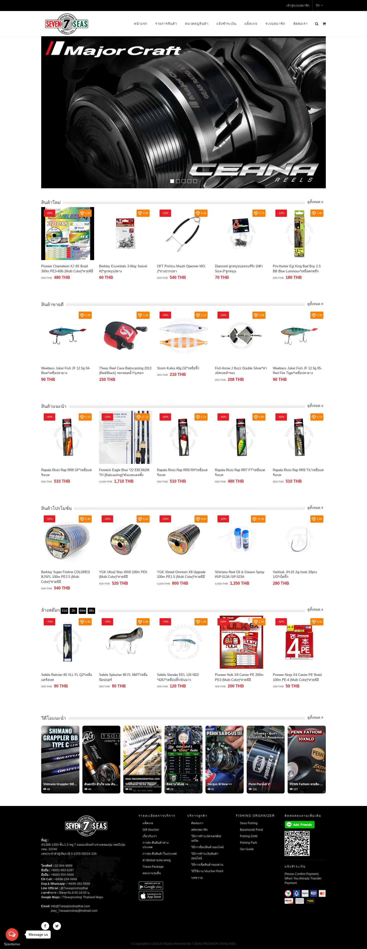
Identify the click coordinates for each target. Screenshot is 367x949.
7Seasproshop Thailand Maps (82, 897)
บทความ (197, 877)
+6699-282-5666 (78, 883)
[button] (172, 181)
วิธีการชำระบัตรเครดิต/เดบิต (206, 838)
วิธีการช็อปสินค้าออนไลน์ (207, 847)
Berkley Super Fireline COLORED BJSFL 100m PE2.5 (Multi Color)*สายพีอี (56, 577)
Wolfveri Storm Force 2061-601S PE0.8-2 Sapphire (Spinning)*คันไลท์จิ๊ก (309, 475)
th (318, 5)
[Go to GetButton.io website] (12, 943)
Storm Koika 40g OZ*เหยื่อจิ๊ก (130, 368)
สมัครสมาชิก (199, 829)
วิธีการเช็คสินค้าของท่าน (207, 864)
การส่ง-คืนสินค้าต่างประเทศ (156, 845)
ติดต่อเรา (300, 24)
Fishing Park (248, 842)
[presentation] (321, 112)
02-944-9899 (63, 865)
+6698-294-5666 (65, 879)
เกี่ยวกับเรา (150, 836)
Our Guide (247, 849)
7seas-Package (153, 866)
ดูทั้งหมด (314, 202)
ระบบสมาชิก (275, 24)
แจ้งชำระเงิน (226, 24)
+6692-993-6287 (62, 870)
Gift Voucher (151, 829)
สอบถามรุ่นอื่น (152, 873)
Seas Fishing (249, 823)
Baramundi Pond (251, 829)
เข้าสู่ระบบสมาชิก (298, 5)
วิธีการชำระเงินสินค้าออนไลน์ (204, 856)
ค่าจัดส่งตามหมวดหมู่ (157, 860)
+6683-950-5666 (62, 874)
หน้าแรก (140, 24)
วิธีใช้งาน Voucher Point (207, 871)
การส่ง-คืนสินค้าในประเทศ (160, 853)
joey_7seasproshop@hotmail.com (74, 910)
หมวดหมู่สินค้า (196, 24)
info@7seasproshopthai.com (70, 906)
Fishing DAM (248, 836)
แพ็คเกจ (250, 24)
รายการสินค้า (166, 24)
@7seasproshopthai (74, 888)
